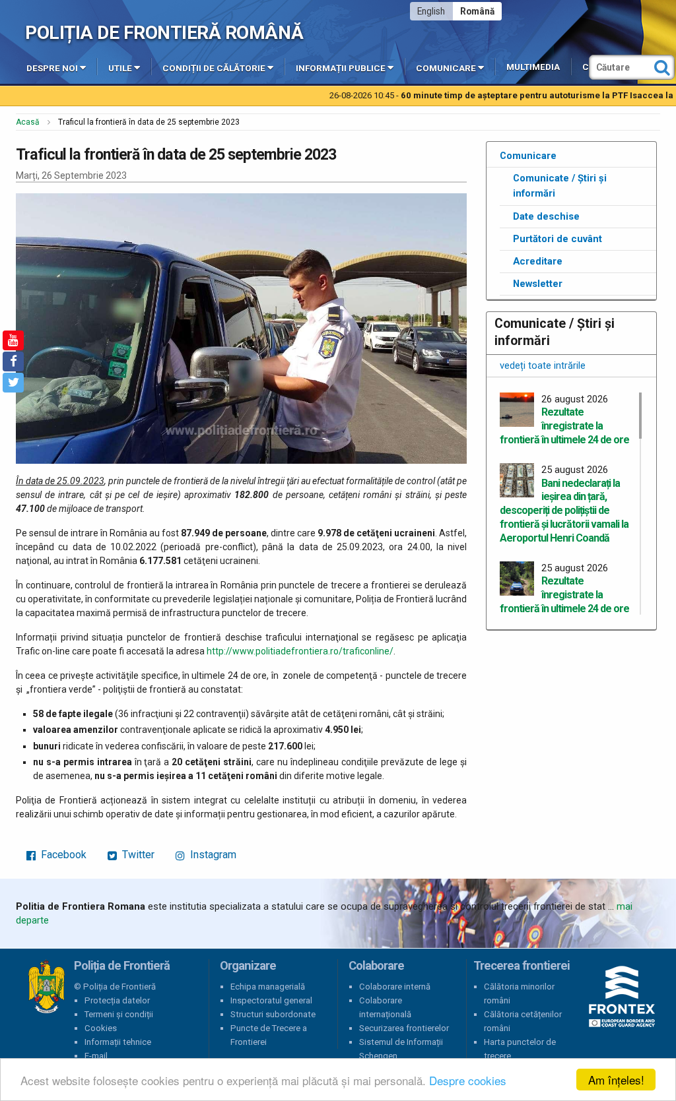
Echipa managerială (267, 986)
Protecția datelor (117, 1000)
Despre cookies (467, 1080)
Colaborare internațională (385, 1007)
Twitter (136, 854)
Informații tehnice (117, 1042)
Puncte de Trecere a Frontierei (268, 1035)
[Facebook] (13, 361)
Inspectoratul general (271, 1000)
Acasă (28, 122)
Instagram (211, 854)
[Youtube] (13, 340)
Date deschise (546, 216)
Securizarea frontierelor (404, 1028)
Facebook (62, 854)
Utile (120, 68)
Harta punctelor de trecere (520, 1049)
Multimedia (533, 67)
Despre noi (52, 68)
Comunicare (446, 68)
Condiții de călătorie (213, 68)
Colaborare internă (394, 986)
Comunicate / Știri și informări (560, 186)
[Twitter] (13, 383)
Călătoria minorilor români (519, 993)
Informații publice (341, 68)
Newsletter (537, 284)
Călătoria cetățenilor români (523, 1021)
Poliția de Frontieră (46, 987)
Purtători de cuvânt (557, 239)
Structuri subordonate (273, 1014)
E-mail (96, 1056)
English (431, 11)
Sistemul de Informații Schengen (401, 1049)
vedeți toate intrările (543, 365)
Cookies (100, 1028)
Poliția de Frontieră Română (164, 33)
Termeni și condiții (118, 1014)
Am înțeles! (616, 1079)
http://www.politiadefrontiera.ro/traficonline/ (300, 651)
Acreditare (537, 261)
